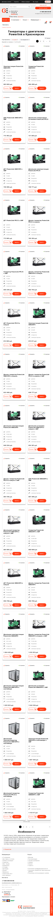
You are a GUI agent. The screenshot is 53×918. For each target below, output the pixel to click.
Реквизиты (6, 865)
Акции (5, 870)
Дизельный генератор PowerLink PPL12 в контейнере (12, 794)
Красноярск (20, 16)
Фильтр (48, 38)
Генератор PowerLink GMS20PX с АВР (36, 530)
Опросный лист (7, 873)
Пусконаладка (32, 859)
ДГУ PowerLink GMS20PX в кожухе (13, 583)
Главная (4, 27)
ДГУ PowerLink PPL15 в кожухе (12, 324)
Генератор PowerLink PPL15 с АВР (13, 272)
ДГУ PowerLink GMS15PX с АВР (13, 169)
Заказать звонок (43, 8)
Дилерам (5, 868)
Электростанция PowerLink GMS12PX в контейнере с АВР (38, 740)
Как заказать (7, 875)
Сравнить (7, 46)
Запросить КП (43, 5)
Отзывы (5, 867)
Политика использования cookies (38, 873)
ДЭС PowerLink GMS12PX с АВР (13, 118)
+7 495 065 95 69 (45, 11)
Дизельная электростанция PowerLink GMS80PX (14, 635)
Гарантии (16, 1)
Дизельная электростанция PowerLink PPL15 (39, 169)
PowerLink (8, 849)
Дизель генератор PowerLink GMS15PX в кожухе (14, 375)
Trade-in (30, 865)
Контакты (6, 24)
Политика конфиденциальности (38, 868)
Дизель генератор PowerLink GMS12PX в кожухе (39, 272)
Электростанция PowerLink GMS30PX (38, 324)
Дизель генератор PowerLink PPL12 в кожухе (39, 221)
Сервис (30, 862)
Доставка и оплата (6, 1)
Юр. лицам (35, 1)
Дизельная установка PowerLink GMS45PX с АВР (38, 686)
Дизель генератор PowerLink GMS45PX (39, 583)
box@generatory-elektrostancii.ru (43, 13)
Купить (17, 88)
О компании (15, 20)
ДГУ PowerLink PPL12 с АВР (13, 220)
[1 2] (14, 675)
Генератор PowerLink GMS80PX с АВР (36, 794)
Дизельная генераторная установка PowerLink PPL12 (38, 118)
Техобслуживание (34, 860)
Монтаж (30, 857)
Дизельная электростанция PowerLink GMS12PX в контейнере (14, 687)
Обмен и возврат (26, 1)
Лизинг (30, 863)
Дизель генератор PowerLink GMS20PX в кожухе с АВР (39, 635)
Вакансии (6, 872)
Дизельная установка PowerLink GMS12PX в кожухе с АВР (36, 427)
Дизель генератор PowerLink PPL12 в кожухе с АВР (39, 375)
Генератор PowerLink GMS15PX (36, 67)
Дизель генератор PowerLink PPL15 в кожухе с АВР (14, 479)
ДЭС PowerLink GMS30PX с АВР (38, 479)
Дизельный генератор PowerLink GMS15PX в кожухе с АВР (12, 531)
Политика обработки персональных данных (39, 871)
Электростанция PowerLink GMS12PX (13, 67)
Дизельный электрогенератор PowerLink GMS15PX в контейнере (11, 741)
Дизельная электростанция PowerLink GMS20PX (14, 426)
